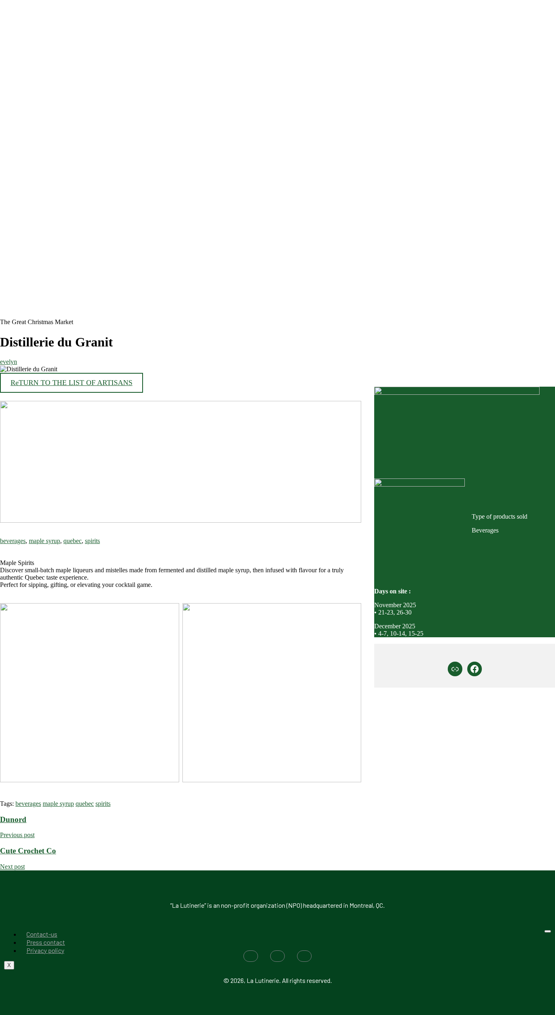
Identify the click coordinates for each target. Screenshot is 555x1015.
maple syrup (44, 540)
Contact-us (41, 934)
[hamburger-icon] (547, 931)
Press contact (45, 942)
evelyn (8, 361)
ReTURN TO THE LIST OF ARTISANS (71, 383)
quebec (72, 540)
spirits (92, 540)
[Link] (455, 669)
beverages (13, 540)
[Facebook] (474, 669)
